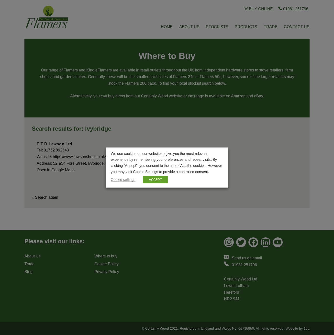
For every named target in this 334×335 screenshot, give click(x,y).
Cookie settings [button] (123, 180)
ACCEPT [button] (155, 180)
